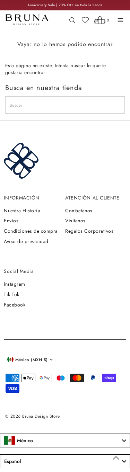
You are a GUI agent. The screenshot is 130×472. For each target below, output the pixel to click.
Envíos (11, 220)
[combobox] (65, 440)
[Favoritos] (85, 20)
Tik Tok (11, 294)
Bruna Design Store (40, 416)
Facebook (14, 304)
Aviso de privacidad (26, 241)
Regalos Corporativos (89, 231)
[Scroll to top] (116, 458)
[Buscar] (72, 20)
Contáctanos (78, 210)
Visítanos (75, 220)
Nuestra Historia (22, 210)
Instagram (14, 283)
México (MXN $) (31, 360)
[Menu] (120, 20)
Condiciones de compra (31, 231)
